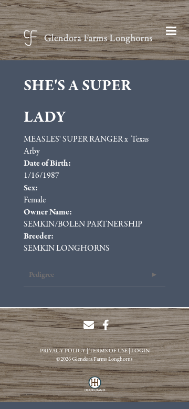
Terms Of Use (108, 351)
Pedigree (41, 275)
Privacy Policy (63, 351)
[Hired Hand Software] (95, 388)
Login (140, 351)
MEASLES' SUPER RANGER (73, 139)
